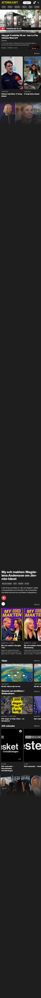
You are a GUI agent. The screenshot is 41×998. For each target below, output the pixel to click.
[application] (20, 21)
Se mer (34, 48)
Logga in (27, 3)
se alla (36, 53)
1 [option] (3, 604)
